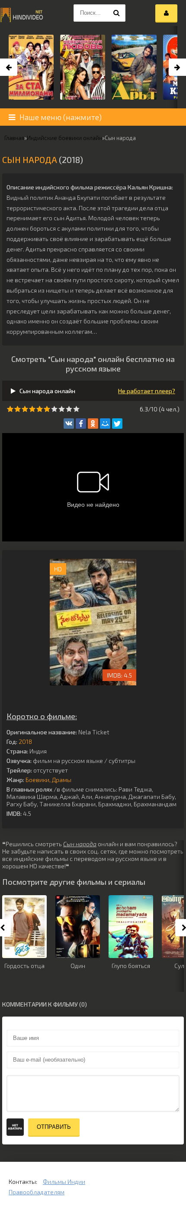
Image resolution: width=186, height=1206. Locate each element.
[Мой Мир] (105, 423)
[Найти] (116, 13)
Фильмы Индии (64, 1181)
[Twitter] (117, 423)
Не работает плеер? (146, 390)
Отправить (54, 1127)
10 (76, 409)
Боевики (37, 779)
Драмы (61, 779)
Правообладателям (36, 1192)
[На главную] (21, 13)
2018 (25, 741)
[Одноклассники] (93, 423)
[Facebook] (81, 423)
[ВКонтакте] (69, 423)
